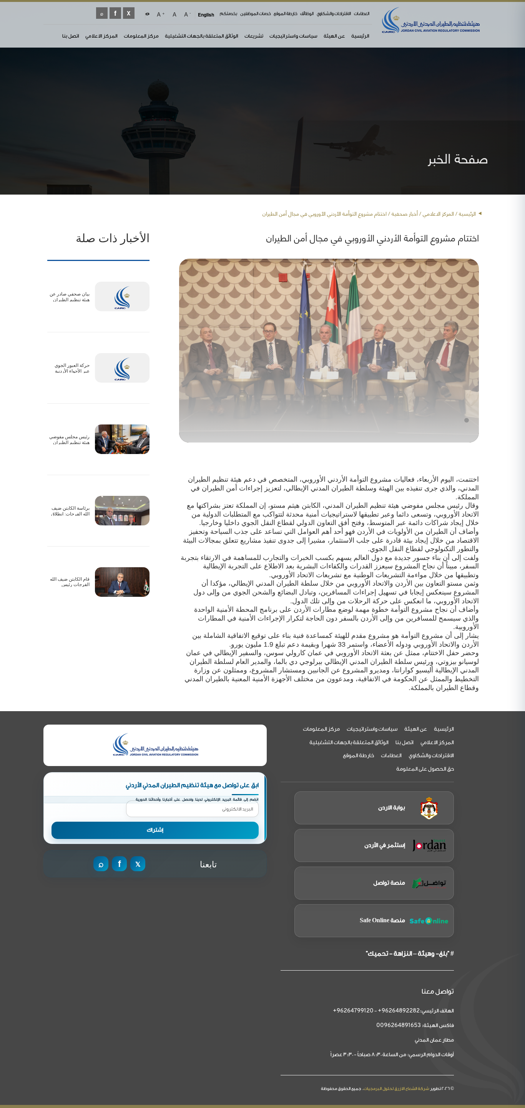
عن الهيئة (334, 36)
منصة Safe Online (382, 920)
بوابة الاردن (391, 807)
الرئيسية (360, 36)
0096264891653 (398, 1026)
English (206, 14)
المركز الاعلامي (101, 36)
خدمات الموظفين (255, 13)
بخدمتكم (228, 13)
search (102, 13)
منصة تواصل (389, 883)
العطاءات (361, 13)
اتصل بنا (70, 36)
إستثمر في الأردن (384, 845)
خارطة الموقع (285, 13)
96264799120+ (353, 1011)
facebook (115, 13)
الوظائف (307, 13)
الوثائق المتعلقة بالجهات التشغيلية (201, 36)
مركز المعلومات (141, 36)
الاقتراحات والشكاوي (334, 13)
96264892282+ (399, 1011)
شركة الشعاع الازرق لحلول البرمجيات (396, 1088)
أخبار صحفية (405, 213)
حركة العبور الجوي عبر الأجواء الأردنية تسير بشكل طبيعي (71, 371)
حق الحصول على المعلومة (425, 769)
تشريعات (253, 36)
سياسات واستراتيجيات (293, 36)
